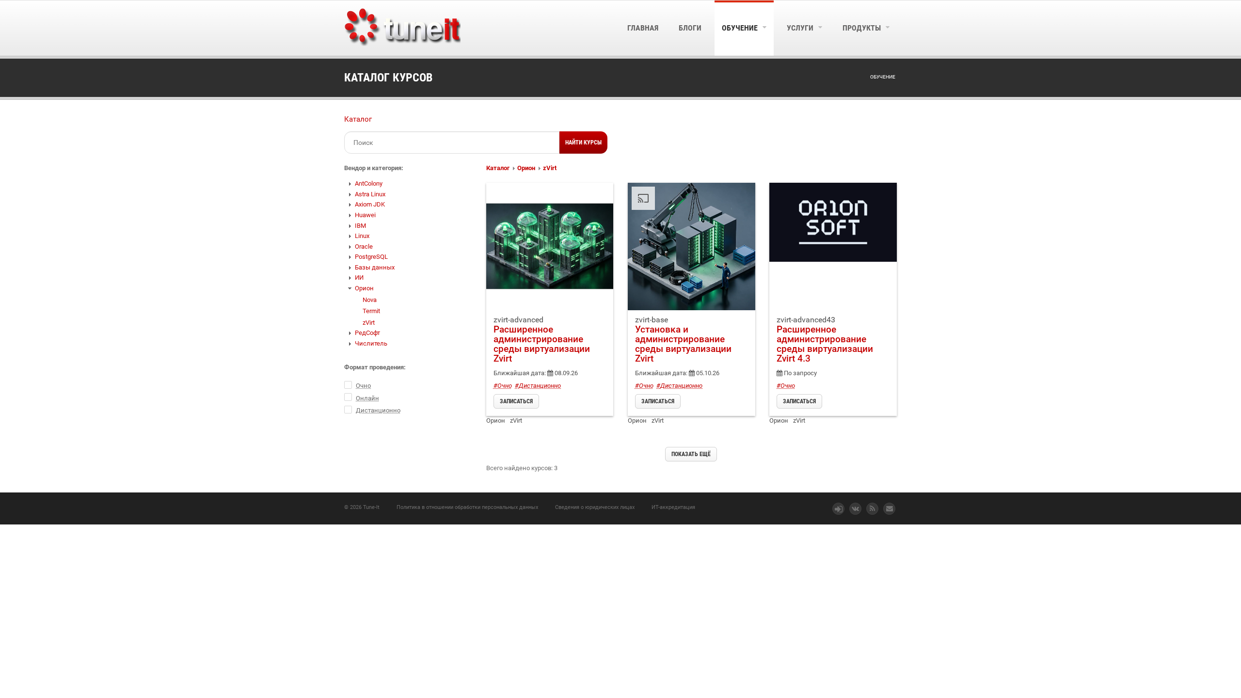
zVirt (369, 322)
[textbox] (451, 142)
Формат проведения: (375, 367)
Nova (370, 299)
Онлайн (367, 398)
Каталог (358, 119)
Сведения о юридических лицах (595, 507)
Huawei (365, 215)
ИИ (359, 277)
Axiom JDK (370, 204)
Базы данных (375, 267)
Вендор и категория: (373, 168)
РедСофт (367, 332)
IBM (360, 225)
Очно (363, 385)
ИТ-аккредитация (673, 507)
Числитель (371, 343)
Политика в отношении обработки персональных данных (467, 507)
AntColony (368, 183)
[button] (583, 142)
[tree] (408, 263)
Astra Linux (370, 194)
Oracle (364, 246)
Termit (371, 311)
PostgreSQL (371, 256)
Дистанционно (378, 410)
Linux (362, 235)
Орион (364, 288)
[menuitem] (643, 28)
